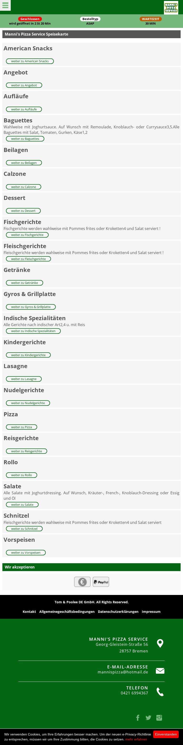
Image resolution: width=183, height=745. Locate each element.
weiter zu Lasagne (23, 379)
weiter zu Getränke (24, 283)
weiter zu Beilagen (24, 163)
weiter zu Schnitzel (24, 528)
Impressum (151, 611)
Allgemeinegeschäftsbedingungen (67, 611)
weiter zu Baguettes (25, 138)
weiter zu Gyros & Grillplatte (31, 307)
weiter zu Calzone (23, 187)
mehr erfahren (136, 739)
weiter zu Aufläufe (24, 109)
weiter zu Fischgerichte (27, 235)
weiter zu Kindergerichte (28, 355)
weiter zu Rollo (21, 475)
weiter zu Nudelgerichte (28, 403)
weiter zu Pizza (21, 427)
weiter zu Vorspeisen (26, 552)
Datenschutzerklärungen (118, 611)
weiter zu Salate (22, 504)
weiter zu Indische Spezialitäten (33, 331)
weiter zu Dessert (23, 210)
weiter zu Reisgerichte (26, 451)
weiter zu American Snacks (30, 61)
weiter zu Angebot (24, 85)
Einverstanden (166, 734)
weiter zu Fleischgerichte (28, 259)
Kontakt (29, 611)
